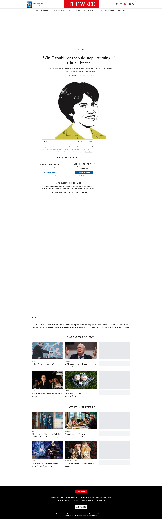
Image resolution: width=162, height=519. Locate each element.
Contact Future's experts (66, 497)
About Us (53, 497)
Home (77, 49)
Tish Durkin (74, 75)
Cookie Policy (107, 497)
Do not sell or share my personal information (89, 500)
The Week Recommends (58, 10)
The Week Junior (109, 10)
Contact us (83, 192)
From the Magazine (89, 10)
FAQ (71, 500)
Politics (83, 49)
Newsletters (70, 10)
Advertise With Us (63, 500)
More (99, 10)
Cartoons (78, 10)
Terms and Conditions (83, 497)
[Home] (37, 10)
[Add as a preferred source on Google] (81, 507)
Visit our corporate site (102, 513)
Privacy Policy (97, 497)
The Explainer (44, 10)
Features (81, 53)
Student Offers (121, 10)
